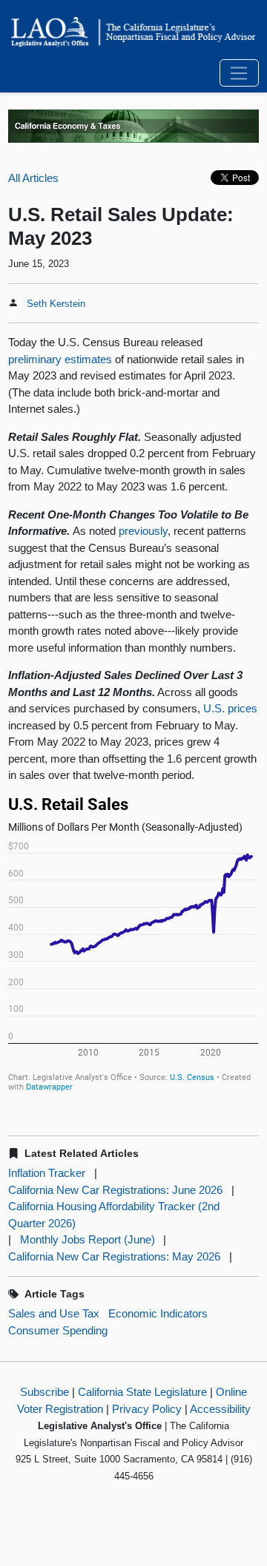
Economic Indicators (158, 1313)
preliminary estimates (60, 359)
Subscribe (44, 1392)
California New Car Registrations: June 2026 (115, 1190)
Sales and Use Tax (53, 1313)
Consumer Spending (58, 1330)
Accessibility (220, 1409)
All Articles (33, 178)
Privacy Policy (147, 1409)
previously (143, 530)
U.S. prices (230, 708)
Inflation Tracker (46, 1173)
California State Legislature (142, 1392)
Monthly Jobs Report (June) (87, 1239)
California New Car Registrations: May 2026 (114, 1256)
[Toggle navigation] (239, 73)
